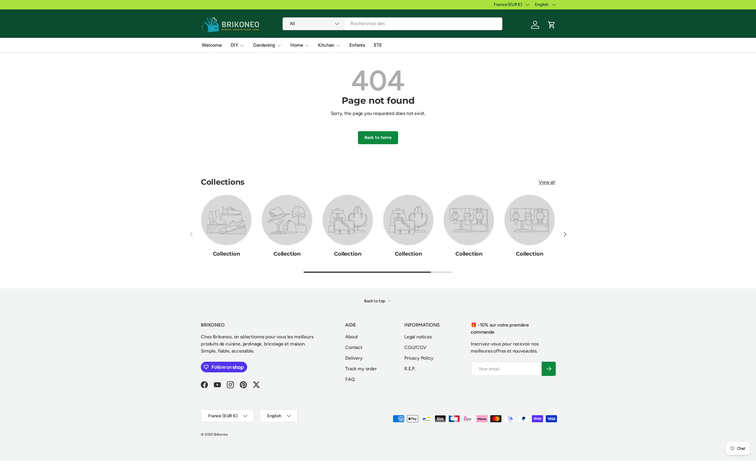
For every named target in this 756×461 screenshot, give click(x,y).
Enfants (357, 45)
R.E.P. (410, 368)
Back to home (378, 137)
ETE (378, 45)
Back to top (375, 300)
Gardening (264, 45)
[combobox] (393, 23)
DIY (234, 45)
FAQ (350, 379)
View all (547, 182)
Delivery (354, 358)
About (351, 337)
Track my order (361, 368)
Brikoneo (221, 434)
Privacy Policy (419, 358)
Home (296, 45)
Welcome (212, 45)
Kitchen (326, 45)
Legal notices (418, 337)
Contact (353, 347)
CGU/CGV (415, 347)
